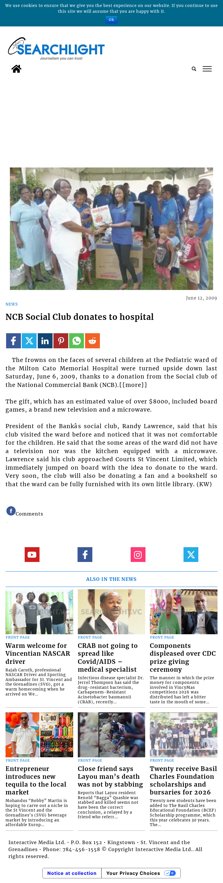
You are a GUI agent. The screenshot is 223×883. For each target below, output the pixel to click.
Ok (111, 19)
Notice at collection (72, 873)
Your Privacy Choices (133, 873)
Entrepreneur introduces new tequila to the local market (36, 780)
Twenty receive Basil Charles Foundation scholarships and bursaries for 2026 (183, 780)
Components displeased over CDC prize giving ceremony (183, 657)
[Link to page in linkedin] (45, 340)
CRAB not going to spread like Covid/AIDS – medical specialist (108, 657)
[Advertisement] (111, 119)
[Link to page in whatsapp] (76, 340)
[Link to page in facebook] (13, 340)
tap (207, 69)
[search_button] (194, 69)
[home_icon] (16, 69)
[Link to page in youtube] (32, 554)
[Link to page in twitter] (29, 340)
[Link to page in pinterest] (60, 340)
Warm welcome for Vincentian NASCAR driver (38, 653)
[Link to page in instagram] (138, 554)
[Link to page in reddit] (92, 340)
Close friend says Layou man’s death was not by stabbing (110, 776)
